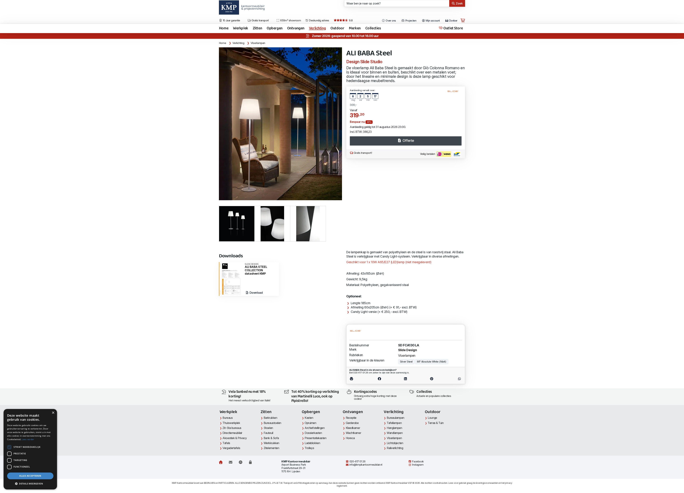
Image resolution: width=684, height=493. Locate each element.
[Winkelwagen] (462, 20)
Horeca (350, 438)
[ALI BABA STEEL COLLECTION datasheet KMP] (231, 278)
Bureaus (227, 417)
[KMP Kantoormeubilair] (229, 8)
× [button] (53, 412)
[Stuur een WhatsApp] (453, 378)
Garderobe (352, 423)
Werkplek (240, 28)
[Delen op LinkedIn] (406, 378)
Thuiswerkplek (231, 423)
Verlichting (317, 28)
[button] (30, 484)
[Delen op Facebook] (379, 378)
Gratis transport (260, 20)
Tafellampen (394, 423)
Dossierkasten (313, 433)
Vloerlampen (258, 43)
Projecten (410, 20)
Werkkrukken (271, 443)
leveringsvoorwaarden (487, 483)
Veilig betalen (428, 154)
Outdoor (337, 28)
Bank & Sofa (271, 438)
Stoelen (268, 428)
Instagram (417, 464)
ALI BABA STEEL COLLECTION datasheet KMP (256, 269)
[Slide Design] (454, 93)
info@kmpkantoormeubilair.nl (365, 464)
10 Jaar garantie (231, 20)
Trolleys (309, 448)
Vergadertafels (231, 448)
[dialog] (30, 449)
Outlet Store (453, 28)
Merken (355, 28)
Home (223, 28)
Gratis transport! (362, 152)
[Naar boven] (240, 462)
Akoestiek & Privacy (234, 438)
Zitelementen (271, 448)
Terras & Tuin (436, 423)
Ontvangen (295, 28)
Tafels (226, 443)
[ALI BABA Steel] (280, 123)
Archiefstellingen (315, 428)
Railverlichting (395, 448)
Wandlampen (395, 433)
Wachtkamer (353, 433)
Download (256, 292)
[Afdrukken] (357, 378)
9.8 (350, 20)
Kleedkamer (353, 428)
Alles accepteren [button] (30, 475)
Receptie (351, 417)
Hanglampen (394, 428)
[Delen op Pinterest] (432, 378)
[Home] (220, 462)
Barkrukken (270, 417)
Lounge (432, 417)
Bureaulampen (395, 417)
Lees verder (28, 439)
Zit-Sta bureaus (231, 428)
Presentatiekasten (315, 438)
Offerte (408, 140)
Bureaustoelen (272, 423)
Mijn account (432, 20)
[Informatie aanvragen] (230, 462)
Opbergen (275, 28)
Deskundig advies (318, 20)
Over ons (390, 20)
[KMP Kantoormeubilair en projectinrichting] (252, 8)
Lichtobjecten (395, 443)
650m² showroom (290, 20)
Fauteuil (268, 433)
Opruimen (310, 423)
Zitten (257, 28)
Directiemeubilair (232, 433)
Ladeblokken (312, 443)
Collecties (373, 28)
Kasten (309, 417)
